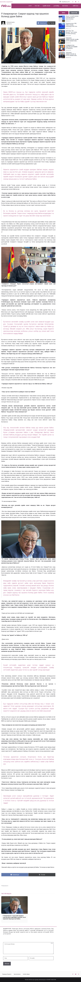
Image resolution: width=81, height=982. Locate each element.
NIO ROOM (65, 6)
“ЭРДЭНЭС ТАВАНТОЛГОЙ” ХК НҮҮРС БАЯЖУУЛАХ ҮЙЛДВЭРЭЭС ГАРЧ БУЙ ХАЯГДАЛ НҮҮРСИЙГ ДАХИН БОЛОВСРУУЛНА (72, 54)
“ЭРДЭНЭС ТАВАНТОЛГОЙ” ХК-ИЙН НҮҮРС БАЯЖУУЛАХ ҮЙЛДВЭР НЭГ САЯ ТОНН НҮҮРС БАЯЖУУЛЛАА (72, 39)
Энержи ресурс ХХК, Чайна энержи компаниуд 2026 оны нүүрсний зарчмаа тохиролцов (71, 25)
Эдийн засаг (46, 6)
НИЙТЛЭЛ (75, 6)
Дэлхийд (56, 6)
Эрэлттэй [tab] (74, 12)
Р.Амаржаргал (4, 885)
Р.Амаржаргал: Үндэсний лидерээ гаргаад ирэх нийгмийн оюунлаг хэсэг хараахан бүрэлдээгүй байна (14, 917)
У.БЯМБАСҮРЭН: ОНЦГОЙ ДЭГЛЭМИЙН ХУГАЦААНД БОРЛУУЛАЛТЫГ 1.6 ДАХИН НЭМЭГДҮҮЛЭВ (72, 47)
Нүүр (30, 6)
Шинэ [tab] (63, 12)
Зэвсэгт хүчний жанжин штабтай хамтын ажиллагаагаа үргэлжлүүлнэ (72, 17)
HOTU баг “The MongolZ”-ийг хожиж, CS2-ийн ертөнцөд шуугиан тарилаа (71, 32)
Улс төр (37, 6)
